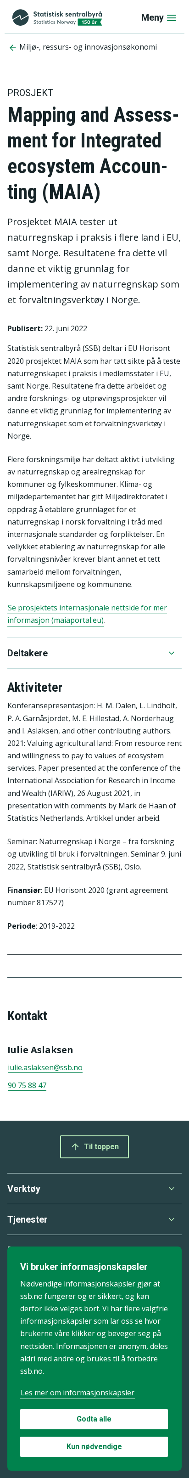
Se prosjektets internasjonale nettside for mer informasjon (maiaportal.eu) (87, 614)
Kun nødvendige (94, 1446)
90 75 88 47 (27, 1085)
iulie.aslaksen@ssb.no (45, 1067)
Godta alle (94, 1419)
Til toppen (101, 1146)
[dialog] (94, 1359)
